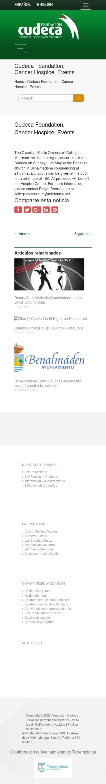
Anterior (22, 233)
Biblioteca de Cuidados (40, 485)
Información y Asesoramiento (44, 481)
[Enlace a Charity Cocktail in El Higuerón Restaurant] (51, 318)
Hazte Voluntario (36, 595)
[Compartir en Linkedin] (46, 209)
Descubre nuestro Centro (42, 553)
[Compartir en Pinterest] (55, 209)
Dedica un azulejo (37, 617)
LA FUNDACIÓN (33, 524)
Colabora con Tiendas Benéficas (47, 599)
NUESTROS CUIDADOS (39, 464)
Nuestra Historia (35, 536)
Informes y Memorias (39, 549)
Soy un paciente (35, 472)
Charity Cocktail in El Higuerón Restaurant (48, 328)
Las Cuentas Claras (38, 540)
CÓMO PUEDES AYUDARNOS (44, 583)
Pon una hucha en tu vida (42, 613)
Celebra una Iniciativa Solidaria (46, 604)
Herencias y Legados (39, 621)
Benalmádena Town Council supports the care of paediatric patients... (47, 383)
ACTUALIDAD (32, 643)
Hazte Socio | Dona (37, 590)
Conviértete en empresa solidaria (47, 608)
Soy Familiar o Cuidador (41, 476)
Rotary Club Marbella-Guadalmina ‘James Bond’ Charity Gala (48, 300)
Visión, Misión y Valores (41, 531)
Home (19, 81)
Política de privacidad (50, 724)
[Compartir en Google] (37, 209)
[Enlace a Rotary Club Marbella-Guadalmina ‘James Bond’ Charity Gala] (51, 274)
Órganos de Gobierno (39, 544)
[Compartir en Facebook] (18, 209)
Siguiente (83, 233)
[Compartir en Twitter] (27, 209)
